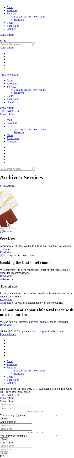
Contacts (11, 28)
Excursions (13, 25)
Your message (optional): (13, 415)
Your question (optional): (13, 435)
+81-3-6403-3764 (9, 74)
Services (11, 13)
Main (10, 7)
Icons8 (60, 331)
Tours (10, 22)
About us (12, 10)
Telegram (42, 331)
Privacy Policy (8, 334)
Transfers (19, 19)
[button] (37, 456)
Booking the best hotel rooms (30, 16)
